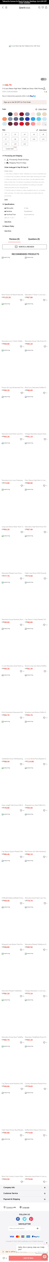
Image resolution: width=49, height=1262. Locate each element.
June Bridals (24, 7)
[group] (24, 3)
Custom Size (11, 148)
